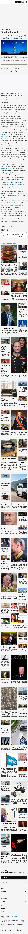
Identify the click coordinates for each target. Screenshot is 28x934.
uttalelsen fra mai (17, 107)
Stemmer (3, 891)
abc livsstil (13, 930)
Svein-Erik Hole (11, 917)
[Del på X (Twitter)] (14, 71)
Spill (2, 905)
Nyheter (3, 888)
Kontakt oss (5, 877)
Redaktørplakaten (17, 920)
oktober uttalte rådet (13, 203)
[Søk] (26, 2)
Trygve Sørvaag (14, 916)
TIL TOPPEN (4, 870)
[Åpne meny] (23, 2)
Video (2, 911)
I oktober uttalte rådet (16, 184)
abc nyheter (5, 930)
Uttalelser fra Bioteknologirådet (14, 221)
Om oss (3, 908)
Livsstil (3, 895)
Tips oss (4, 882)
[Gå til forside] (7, 2)
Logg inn (18, 2)
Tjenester (3, 901)
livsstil (4, 226)
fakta (10, 226)
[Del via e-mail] (16, 71)
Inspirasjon (4, 898)
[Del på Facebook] (11, 71)
